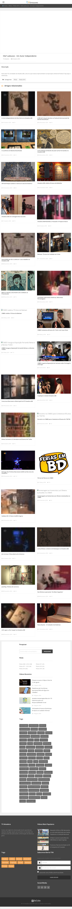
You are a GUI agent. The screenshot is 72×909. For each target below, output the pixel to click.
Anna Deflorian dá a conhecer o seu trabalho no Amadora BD (16, 260)
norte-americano (34, 797)
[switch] (38, 871)
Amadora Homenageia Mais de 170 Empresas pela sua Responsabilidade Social (42, 700)
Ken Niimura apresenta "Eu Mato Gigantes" (50, 592)
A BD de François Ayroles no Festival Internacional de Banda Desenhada (53, 118)
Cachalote (41, 733)
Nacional (32, 794)
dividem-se (40, 747)
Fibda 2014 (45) (23, 668)
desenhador (32, 733)
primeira (22, 801)
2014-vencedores (44, 779)
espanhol (40, 772)
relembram (47, 743)
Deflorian (42, 725)
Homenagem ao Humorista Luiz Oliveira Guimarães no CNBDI (54, 496)
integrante (39, 776)
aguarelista (23, 758)
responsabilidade (34, 787)
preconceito (23, 772)
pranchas (48, 733)
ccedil (35, 761)
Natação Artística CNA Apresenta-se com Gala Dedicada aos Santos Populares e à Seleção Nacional (60, 832)
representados (24, 729)
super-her (32, 758)
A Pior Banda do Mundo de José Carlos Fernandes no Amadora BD (53, 151)
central (30, 743)
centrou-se (44, 740)
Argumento (40, 754)
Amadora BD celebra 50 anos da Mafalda (50, 183)
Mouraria (23, 779)
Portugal (31, 751)
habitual (31, 776)
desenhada (23, 765)
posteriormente (24, 736)
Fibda (10, 6)
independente (34, 725)
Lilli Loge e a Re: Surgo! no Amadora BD (13, 630)
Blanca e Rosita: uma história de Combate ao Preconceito (15, 293)
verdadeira (39, 751)
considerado (31, 754)
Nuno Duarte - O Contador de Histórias (49, 625)
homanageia (43, 761)
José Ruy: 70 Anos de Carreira (10, 587)
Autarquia (28, 862)
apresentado (35, 736)
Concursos (48, 747)
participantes (30, 747)
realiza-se (44, 787)
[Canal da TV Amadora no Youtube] (48, 887)
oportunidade (36, 783)
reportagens (31, 801)
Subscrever (54, 877)
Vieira (36, 740)
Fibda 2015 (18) (40, 668)
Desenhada (23, 790)
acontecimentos (33, 790)
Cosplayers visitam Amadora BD (47, 396)
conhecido (23, 733)
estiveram (34, 729)
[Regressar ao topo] (66, 897)
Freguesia (13, 862)
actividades (47, 794)
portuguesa (40, 765)
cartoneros (44, 736)
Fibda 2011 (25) (40, 664)
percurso (31, 765)
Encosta (4, 866)
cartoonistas (44, 790)
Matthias (46, 751)
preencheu (23, 776)
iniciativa (44, 797)
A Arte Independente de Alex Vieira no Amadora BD (17, 118)
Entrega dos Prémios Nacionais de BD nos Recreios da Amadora (18, 472)
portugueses (24, 794)
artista (30, 761)
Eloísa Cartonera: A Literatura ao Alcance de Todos (17, 439)
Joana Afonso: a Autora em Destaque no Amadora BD (53, 549)
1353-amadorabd (25, 783)
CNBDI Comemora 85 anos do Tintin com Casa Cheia (53, 330)
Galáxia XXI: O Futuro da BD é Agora (12, 516)
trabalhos (23, 740)
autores (30, 740)
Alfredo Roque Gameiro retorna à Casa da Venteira (17, 183)
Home (5, 6)
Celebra (12, 859)
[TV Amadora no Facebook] (38, 887)
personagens (24, 769)
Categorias (8, 79)
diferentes (23, 751)
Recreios (19, 859)
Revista (39, 794)
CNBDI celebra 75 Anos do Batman (12, 313)
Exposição (5, 862)
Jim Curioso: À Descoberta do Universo (13, 554)
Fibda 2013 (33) (40, 666)
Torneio (20, 862)
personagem (34, 769)
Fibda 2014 (16, 6)
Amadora (23, 754)
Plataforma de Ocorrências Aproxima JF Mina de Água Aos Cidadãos (40, 690)
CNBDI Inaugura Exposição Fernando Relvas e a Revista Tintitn (18, 348)
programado (23, 797)
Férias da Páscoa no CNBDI (45, 478)
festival (22, 747)
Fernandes (47, 776)
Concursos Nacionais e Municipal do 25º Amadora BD (17, 401)
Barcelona (32, 772)
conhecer (23, 743)
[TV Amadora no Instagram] (45, 887)
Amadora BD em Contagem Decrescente (14, 216)
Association (42, 729)
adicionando (38, 743)
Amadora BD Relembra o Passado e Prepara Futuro (53, 221)
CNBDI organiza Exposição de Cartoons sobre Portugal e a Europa (54, 363)
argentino (42, 769)
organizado (48, 772)
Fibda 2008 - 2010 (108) (25, 664)
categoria (48, 765)
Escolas (11, 866)
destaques (23, 787)
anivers (46, 758)
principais (45, 783)
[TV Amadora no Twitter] (42, 887)
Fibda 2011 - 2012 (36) (25, 666)
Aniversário (27, 859)
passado (48, 754)
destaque (23, 761)
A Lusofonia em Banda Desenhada (12, 150)
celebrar (39, 758)
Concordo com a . (51, 872)
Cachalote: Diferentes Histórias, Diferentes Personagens (50, 298)
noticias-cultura (32, 779)
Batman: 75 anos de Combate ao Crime (49, 254)
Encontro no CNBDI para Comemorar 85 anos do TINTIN (54, 419)
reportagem (23, 725)
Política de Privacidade (56, 872)
